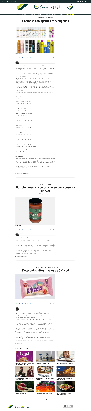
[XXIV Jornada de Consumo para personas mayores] (45, 371)
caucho (25, 256)
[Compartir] (77, 1)
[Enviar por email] (53, 57)
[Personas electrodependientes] (45, 356)
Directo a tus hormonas (20, 393)
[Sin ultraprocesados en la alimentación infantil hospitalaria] (24, 371)
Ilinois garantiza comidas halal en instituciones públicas (64, 393)
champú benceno (25, 173)
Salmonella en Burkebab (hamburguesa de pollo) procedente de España (24, 363)
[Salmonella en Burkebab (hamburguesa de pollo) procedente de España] (24, 356)
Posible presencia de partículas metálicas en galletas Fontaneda (65, 378)
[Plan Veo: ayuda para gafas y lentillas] (45, 386)
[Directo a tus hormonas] (24, 386)
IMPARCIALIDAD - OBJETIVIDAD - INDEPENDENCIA (45, 12)
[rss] (54, 62)
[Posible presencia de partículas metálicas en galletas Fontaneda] (66, 371)
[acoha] (45, 7)
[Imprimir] (50, 57)
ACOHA (23, 14)
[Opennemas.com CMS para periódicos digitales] (68, 407)
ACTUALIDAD (31, 14)
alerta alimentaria (20, 256)
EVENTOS (47, 14)
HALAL (18, 14)
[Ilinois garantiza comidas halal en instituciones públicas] (66, 386)
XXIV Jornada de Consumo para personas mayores (45, 378)
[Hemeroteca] (88, 1)
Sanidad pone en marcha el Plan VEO (65, 363)
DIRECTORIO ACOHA (70, 14)
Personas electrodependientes (42, 363)
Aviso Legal (33, 406)
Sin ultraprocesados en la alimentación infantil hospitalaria (24, 378)
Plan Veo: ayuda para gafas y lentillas (44, 393)
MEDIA (61, 14)
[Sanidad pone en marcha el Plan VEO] (66, 356)
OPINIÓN (39, 14)
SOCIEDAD (54, 14)
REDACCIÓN (22, 61)
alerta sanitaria (19, 173)
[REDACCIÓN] (17, 62)
